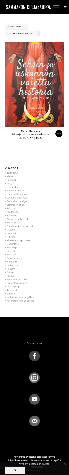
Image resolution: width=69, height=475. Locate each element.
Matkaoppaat (13, 222)
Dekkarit (11, 272)
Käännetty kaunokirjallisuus (20, 300)
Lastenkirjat (12, 265)
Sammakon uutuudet (17, 279)
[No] (64, 463)
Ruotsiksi (11, 179)
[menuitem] (46, 7)
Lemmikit (11, 233)
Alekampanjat (14, 286)
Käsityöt (11, 251)
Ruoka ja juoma (14, 258)
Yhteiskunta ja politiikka (18, 240)
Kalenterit (11, 215)
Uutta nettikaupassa (17, 194)
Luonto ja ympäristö (17, 197)
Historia (11, 229)
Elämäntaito (13, 243)
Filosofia (11, 236)
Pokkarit (11, 268)
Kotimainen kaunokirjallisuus (21, 297)
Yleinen (10, 176)
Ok (15, 470)
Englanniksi (12, 187)
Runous (10, 275)
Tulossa (11, 208)
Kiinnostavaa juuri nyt (17, 283)
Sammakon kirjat (15, 204)
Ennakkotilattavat (15, 190)
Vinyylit (10, 183)
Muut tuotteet (13, 211)
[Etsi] (46, 7)
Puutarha (11, 254)
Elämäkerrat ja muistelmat (20, 226)
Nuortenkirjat (13, 261)
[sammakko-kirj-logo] (28, 7)
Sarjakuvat (12, 293)
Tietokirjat (12, 290)
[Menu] (54, 7)
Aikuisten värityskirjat (17, 219)
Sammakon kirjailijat (17, 201)
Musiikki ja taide (15, 247)
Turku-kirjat (12, 172)
